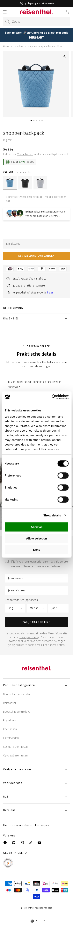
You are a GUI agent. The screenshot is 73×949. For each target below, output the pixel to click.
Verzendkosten (25, 154)
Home (6, 46)
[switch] (63, 475)
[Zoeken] (7, 21)
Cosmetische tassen (15, 746)
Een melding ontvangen (36, 255)
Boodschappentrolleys (16, 711)
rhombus (18, 46)
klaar (50, 292)
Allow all (36, 527)
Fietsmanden (11, 737)
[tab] (31, 120)
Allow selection (36, 538)
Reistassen (10, 703)
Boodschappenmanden (17, 694)
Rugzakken (9, 720)
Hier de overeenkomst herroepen (26, 825)
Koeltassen (10, 729)
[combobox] (36, 21)
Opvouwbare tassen (15, 755)
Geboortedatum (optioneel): (21, 600)
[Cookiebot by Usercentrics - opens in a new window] (52, 396)
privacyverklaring (29, 637)
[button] (5, 12)
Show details (52, 515)
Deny (36, 549)
